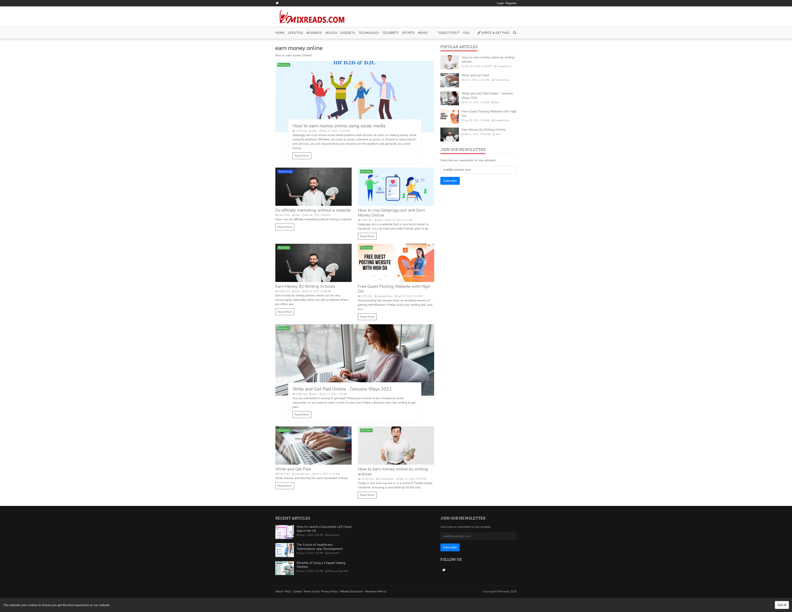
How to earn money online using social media (338, 126)
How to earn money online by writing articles (393, 471)
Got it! (782, 605)
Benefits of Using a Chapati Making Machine (321, 565)
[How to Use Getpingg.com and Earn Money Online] (396, 187)
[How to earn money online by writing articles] (396, 445)
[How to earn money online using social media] (354, 97)
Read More (302, 156)
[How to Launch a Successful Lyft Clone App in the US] (284, 532)
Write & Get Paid (495, 33)
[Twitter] (277, 3)
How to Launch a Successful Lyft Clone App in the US (324, 529)
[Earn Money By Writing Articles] (313, 263)
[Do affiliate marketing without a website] (313, 187)
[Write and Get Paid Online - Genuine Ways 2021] (354, 360)
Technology (285, 171)
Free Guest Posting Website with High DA (394, 289)
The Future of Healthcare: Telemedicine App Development (320, 547)
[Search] (514, 33)
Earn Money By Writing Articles (305, 286)
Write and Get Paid (293, 469)
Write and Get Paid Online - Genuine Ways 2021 (342, 389)
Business (283, 64)
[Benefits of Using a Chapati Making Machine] (284, 568)
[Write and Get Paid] (313, 445)
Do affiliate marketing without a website (313, 210)
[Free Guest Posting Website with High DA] (396, 263)
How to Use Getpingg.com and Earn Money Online (391, 212)
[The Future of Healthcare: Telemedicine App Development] (284, 550)
